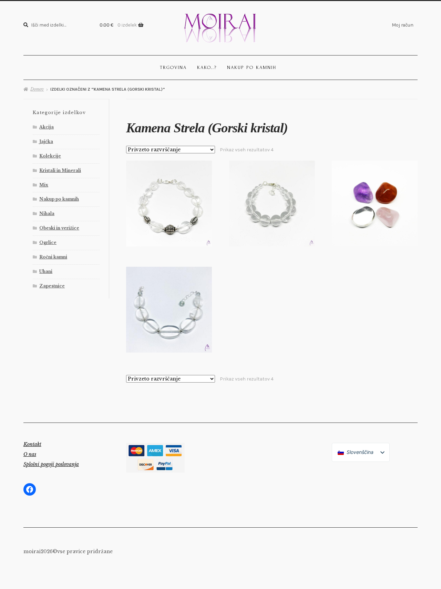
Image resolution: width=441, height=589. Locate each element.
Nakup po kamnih (251, 67)
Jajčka (46, 141)
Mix (43, 184)
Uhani (45, 271)
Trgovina (173, 67)
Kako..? (207, 67)
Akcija (46, 127)
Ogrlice (48, 242)
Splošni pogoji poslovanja (51, 464)
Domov (37, 89)
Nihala (46, 213)
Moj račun (402, 25)
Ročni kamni (53, 257)
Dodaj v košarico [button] (169, 203)
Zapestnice (52, 285)
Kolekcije (50, 156)
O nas (29, 454)
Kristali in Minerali (60, 170)
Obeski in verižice (59, 228)
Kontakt (32, 444)
